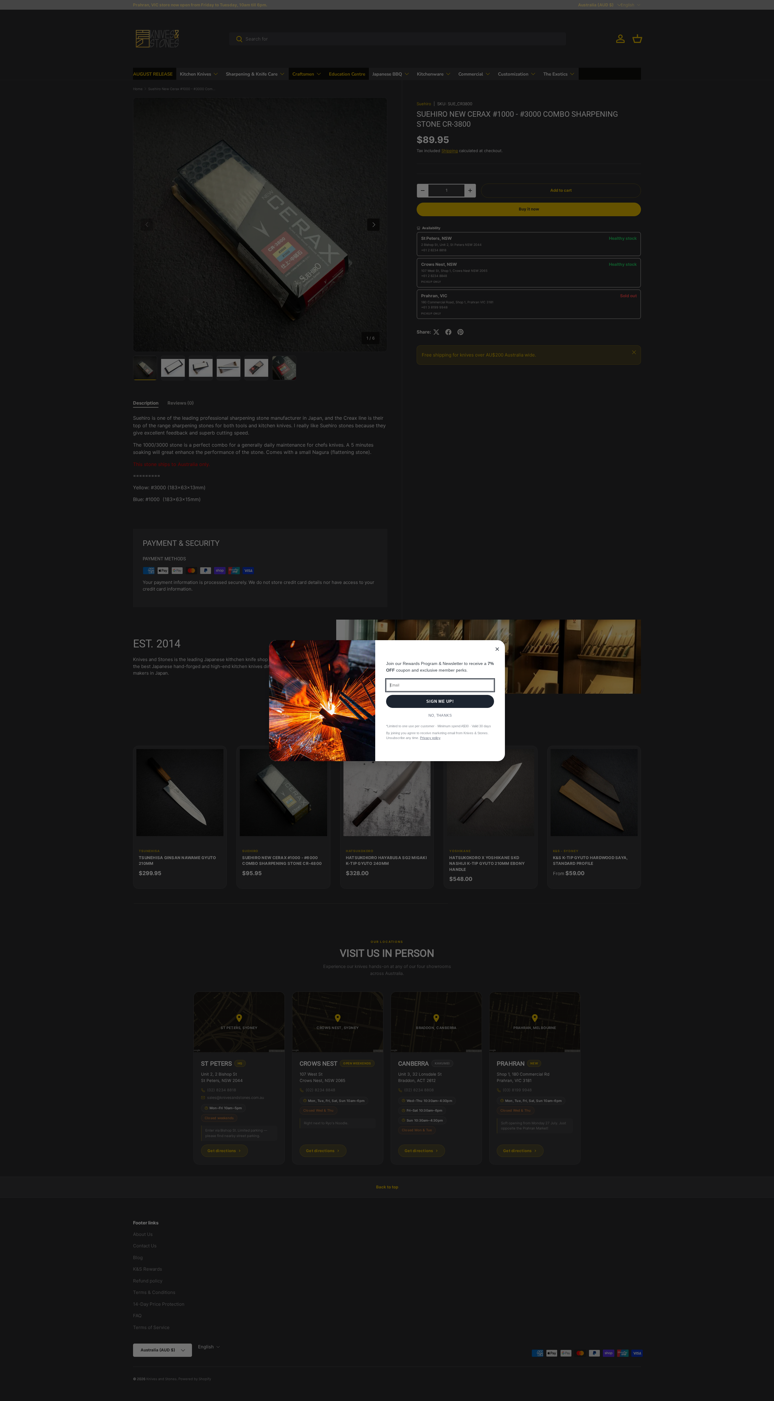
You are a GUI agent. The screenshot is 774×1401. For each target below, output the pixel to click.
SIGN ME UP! (440, 701)
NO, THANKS (440, 715)
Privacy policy (430, 738)
